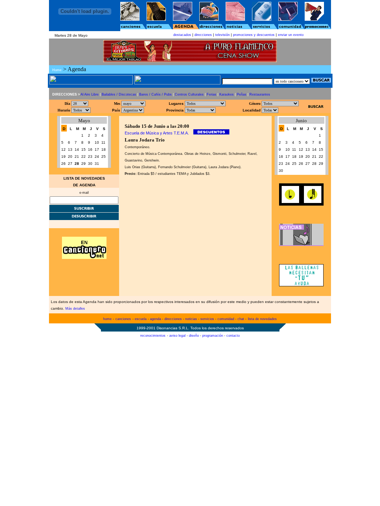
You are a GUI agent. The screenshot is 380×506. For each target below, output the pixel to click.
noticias (191, 319)
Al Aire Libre (90, 94)
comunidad (225, 319)
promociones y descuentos (254, 35)
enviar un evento (291, 35)
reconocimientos (153, 335)
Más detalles (75, 308)
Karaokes (226, 94)
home (107, 319)
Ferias (211, 94)
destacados (182, 35)
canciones (123, 319)
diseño (194, 335)
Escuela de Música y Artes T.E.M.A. (157, 133)
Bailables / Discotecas (119, 94)
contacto (233, 335)
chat (241, 319)
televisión (222, 35)
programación (212, 335)
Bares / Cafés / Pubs (155, 94)
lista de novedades (262, 319)
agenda (155, 319)
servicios (207, 319)
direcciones (203, 35)
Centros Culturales (189, 94)
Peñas (241, 94)
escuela (141, 319)
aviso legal (177, 335)
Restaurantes (259, 94)
